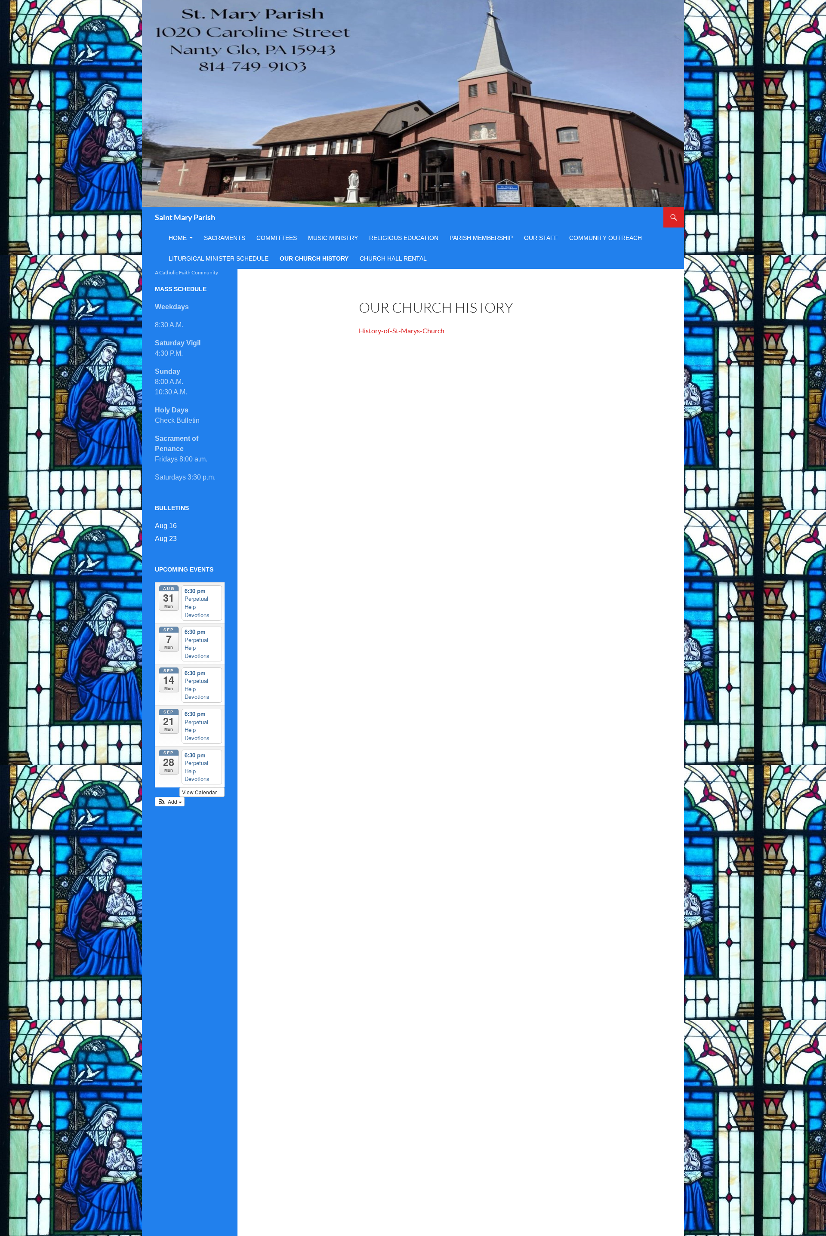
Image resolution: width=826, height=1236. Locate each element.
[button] (169, 801)
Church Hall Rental (393, 258)
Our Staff (541, 237)
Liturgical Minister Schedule (218, 258)
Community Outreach (605, 237)
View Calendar (200, 792)
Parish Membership (481, 237)
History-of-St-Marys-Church (401, 330)
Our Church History (314, 258)
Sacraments (224, 237)
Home (178, 237)
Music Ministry (333, 237)
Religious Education (403, 237)
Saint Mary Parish (185, 217)
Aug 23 (166, 538)
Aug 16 (166, 525)
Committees (276, 237)
